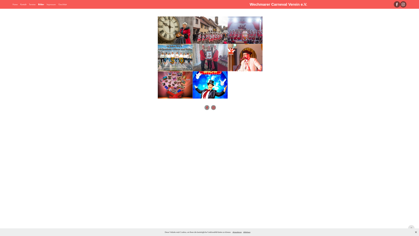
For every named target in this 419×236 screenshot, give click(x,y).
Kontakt (23, 4)
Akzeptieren (237, 232)
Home (15, 4)
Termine (32, 4)
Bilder (41, 4)
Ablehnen (246, 232)
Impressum (51, 4)
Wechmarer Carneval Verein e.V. (278, 4)
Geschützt (62, 4)
